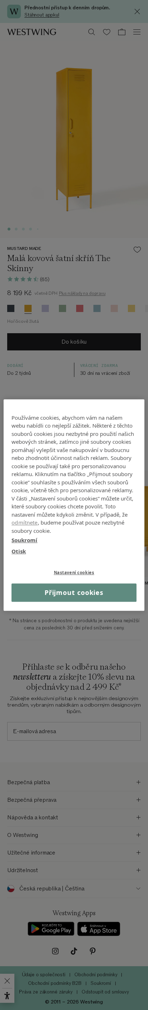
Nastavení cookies (74, 572)
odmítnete (24, 522)
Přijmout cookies (74, 592)
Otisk (18, 551)
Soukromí (24, 540)
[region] (74, 505)
